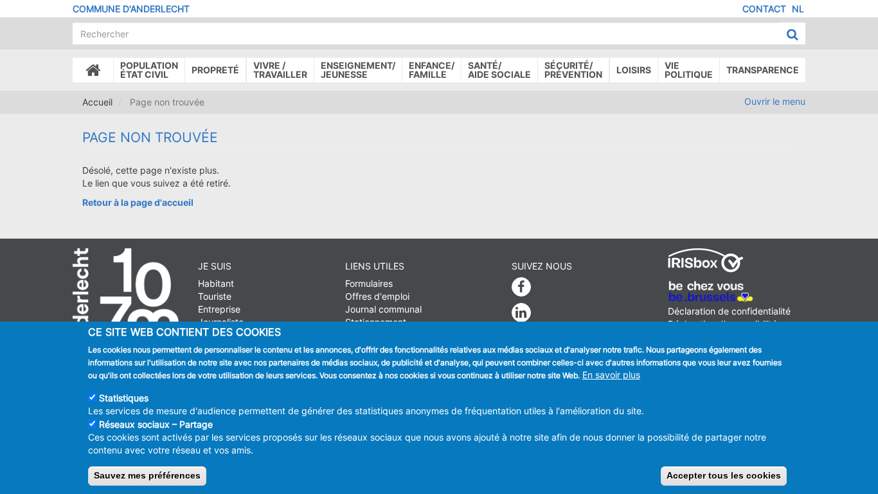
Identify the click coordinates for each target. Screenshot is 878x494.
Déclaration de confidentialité (729, 311)
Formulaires (369, 283)
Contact (764, 8)
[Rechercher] (792, 34)
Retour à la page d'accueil (137, 202)
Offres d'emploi (377, 296)
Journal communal (383, 309)
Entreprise (219, 309)
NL (798, 8)
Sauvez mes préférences (147, 475)
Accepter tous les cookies (724, 475)
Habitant (216, 283)
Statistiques (123, 397)
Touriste (214, 296)
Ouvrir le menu (774, 101)
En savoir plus (611, 374)
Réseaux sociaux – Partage (156, 424)
